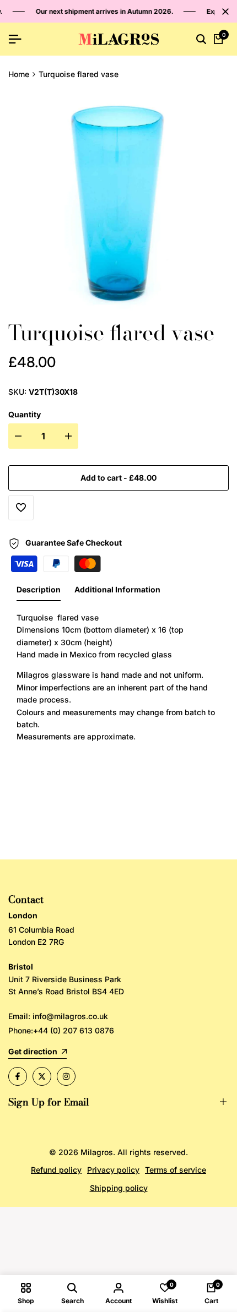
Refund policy (56, 1169)
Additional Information (117, 589)
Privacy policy (113, 1169)
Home (18, 74)
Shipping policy (119, 1188)
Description (39, 589)
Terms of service (175, 1169)
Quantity (24, 414)
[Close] (223, 11)
